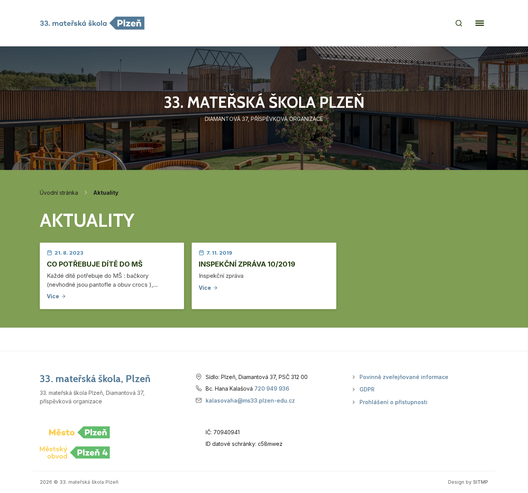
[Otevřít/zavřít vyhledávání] (459, 23)
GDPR (367, 389)
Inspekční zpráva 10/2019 (247, 264)
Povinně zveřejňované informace (403, 377)
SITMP (480, 482)
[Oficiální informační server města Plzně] (79, 432)
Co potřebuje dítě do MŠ (95, 264)
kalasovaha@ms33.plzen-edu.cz (250, 400)
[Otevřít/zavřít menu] (479, 23)
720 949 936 (271, 388)
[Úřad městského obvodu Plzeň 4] (75, 452)
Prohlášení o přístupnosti (393, 402)
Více (53, 296)
